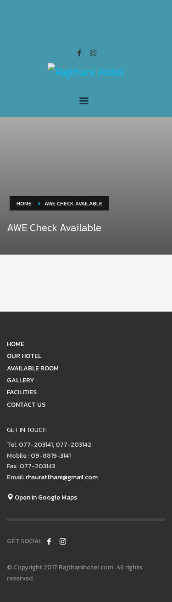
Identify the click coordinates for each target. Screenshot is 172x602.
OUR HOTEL (24, 356)
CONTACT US (26, 404)
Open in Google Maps (45, 497)
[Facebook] (79, 53)
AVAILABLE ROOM (33, 368)
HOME (15, 344)
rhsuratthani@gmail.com (62, 477)
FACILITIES (22, 392)
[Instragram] (93, 53)
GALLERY (20, 380)
